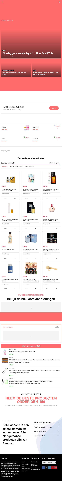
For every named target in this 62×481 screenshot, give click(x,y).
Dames (11, 357)
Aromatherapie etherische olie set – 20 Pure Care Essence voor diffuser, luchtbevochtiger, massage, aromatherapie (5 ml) (51, 251)
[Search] (59, 2)
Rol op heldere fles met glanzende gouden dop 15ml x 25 (10, 220)
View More (4, 129)
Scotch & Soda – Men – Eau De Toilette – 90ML (30, 220)
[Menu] (2, 2)
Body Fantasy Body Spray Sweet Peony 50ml (22, 351)
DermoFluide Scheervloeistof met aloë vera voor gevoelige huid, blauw (30, 190)
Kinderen (11, 368)
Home (23, 462)
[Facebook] (43, 467)
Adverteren (24, 471)
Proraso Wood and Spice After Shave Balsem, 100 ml (9, 189)
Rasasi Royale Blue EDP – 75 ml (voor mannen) (30, 250)
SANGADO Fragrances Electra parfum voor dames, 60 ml (50, 220)
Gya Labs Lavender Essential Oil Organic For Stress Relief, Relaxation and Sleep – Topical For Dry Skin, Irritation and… (51, 191)
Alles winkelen (25, 464)
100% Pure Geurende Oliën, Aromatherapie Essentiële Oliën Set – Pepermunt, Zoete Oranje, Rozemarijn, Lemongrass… (31, 281)
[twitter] (46, 467)
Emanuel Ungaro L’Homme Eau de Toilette (10, 280)
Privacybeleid (34, 462)
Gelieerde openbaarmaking (35, 468)
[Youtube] (52, 467)
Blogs (23, 466)
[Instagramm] (49, 467)
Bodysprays (12, 349)
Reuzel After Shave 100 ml (8, 249)
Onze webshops (26, 468)
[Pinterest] (55, 467)
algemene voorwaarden (34, 464)
